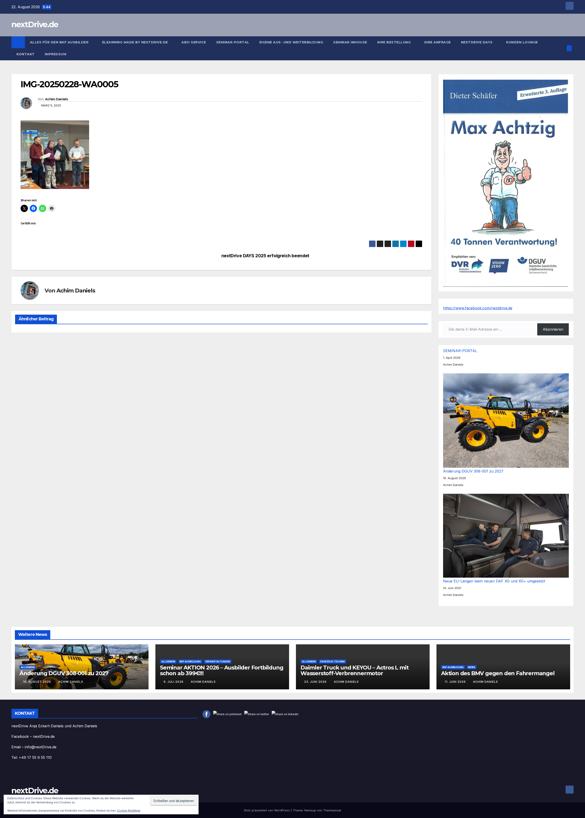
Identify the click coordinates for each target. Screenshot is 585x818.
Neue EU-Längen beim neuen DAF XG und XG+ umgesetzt (494, 581)
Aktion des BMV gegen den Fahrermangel (498, 673)
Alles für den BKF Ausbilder (60, 42)
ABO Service (193, 42)
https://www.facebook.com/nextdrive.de (477, 308)
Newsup (310, 810)
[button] (561, 48)
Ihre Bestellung (394, 42)
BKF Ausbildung (190, 661)
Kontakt (25, 54)
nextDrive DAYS (477, 42)
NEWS (471, 667)
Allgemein (28, 667)
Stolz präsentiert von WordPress (267, 810)
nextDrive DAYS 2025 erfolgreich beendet (265, 255)
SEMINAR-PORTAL (232, 42)
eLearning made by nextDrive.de (135, 42)
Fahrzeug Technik (332, 661)
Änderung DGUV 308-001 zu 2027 (473, 471)
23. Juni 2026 (315, 681)
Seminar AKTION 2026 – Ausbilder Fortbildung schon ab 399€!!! (221, 670)
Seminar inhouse (350, 42)
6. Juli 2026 (174, 681)
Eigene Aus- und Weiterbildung (291, 42)
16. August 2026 (37, 681)
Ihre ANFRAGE (437, 42)
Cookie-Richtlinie (128, 810)
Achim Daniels (56, 99)
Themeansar (332, 810)
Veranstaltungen (217, 661)
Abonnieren (553, 329)
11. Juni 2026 (456, 681)
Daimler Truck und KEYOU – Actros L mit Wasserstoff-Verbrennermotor (354, 670)
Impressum (56, 54)
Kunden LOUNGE (522, 42)
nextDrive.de (34, 24)
